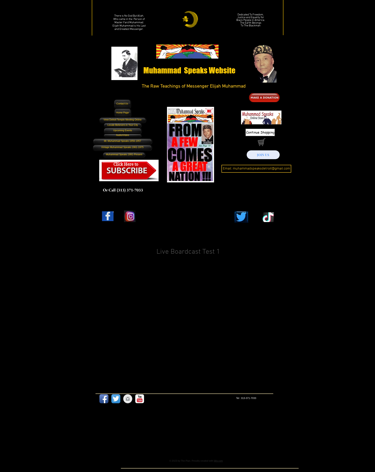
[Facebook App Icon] (103, 398)
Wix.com (218, 461)
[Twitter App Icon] (115, 398)
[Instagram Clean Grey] (127, 398)
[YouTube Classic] (139, 398)
